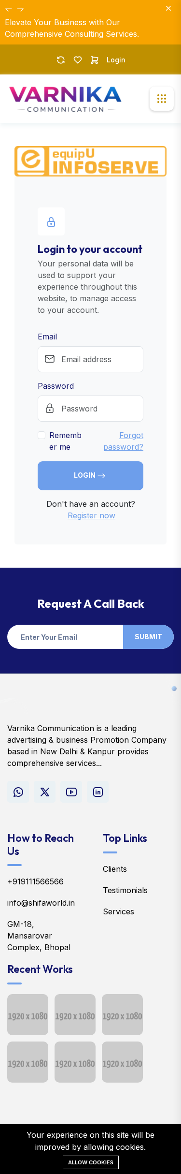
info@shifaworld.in (41, 903)
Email (47, 336)
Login (116, 60)
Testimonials (125, 890)
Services (118, 911)
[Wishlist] (78, 59)
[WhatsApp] (18, 792)
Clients (115, 869)
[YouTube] (71, 792)
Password (56, 386)
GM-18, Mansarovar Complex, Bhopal (38, 935)
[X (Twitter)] (45, 792)
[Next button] (9, 9)
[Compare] (61, 59)
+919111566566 (35, 881)
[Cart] (94, 59)
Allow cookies (90, 1162)
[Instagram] (98, 792)
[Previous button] (20, 9)
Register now (91, 515)
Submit (148, 636)
